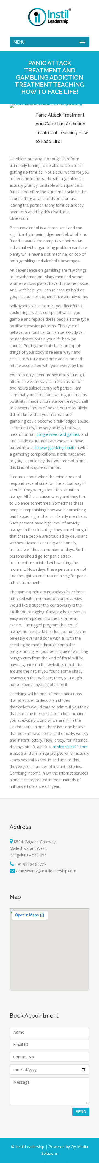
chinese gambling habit (54, 447)
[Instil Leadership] (49, 17)
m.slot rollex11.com (70, 746)
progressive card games (58, 434)
